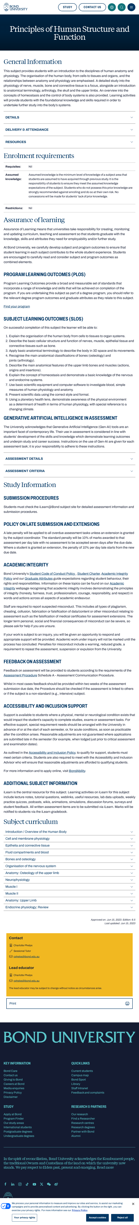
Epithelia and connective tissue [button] (27, 845)
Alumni (76, 1135)
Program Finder (14, 1118)
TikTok (27, 1184)
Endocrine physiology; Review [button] (27, 907)
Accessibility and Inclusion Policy (52, 752)
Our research (79, 1114)
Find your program (17, 306)
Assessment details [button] (24, 458)
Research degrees (83, 1127)
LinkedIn (12, 1184)
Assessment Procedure (20, 675)
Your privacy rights (24, 1217)
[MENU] (131, 7)
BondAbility (77, 771)
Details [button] (12, 117)
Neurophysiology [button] (17, 880)
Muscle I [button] (11, 886)
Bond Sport (78, 1079)
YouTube (34, 1184)
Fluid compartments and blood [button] (27, 852)
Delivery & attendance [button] (27, 129)
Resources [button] (15, 142)
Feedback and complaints (87, 1092)
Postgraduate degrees (18, 1131)
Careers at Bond (14, 1083)
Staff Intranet (79, 1088)
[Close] (133, 1204)
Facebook (5, 1184)
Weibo (56, 1184)
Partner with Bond (82, 1131)
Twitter (41, 1184)
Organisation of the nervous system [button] (30, 866)
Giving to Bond (13, 1079)
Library (75, 1083)
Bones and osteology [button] (20, 859)
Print (12, 1003)
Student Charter (88, 573)
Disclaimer (11, 1096)
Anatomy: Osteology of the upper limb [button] (32, 873)
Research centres (82, 1122)
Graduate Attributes (39, 578)
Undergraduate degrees (19, 1135)
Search (122, 7)
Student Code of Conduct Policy (53, 573)
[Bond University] (16, 7)
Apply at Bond (13, 1114)
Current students (82, 1070)
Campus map (80, 1075)
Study (67, 7)
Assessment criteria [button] (25, 471)
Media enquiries (14, 1088)
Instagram (20, 1184)
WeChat (49, 1184)
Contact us (92, 7)
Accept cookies (97, 1217)
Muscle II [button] (11, 893)
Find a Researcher (83, 1118)
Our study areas (14, 1122)
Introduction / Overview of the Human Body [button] (36, 832)
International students (18, 1127)
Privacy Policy (13, 1092)
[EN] (112, 7)
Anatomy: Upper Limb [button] (21, 900)
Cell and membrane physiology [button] (27, 838)
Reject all (122, 1217)
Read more (105, 1167)
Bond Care (10, 1070)
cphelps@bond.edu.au (26, 956)
